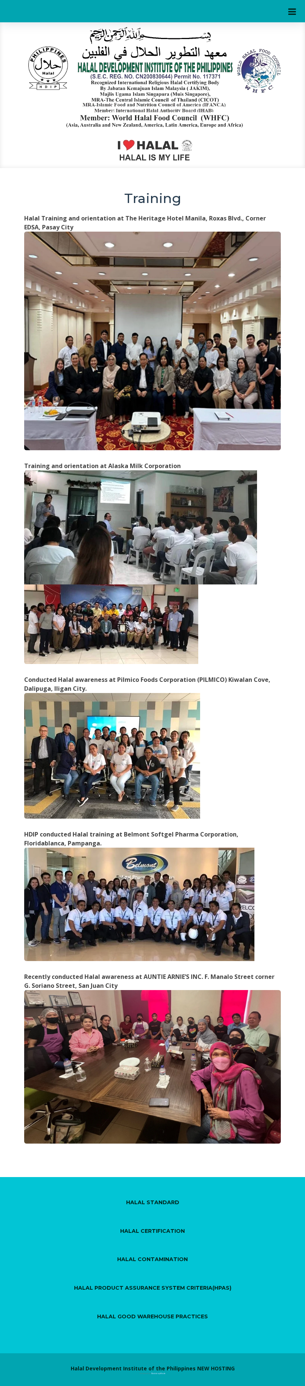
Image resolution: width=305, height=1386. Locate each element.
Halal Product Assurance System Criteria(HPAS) (152, 1288)
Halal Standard (152, 1202)
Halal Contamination (152, 1259)
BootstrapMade (158, 1373)
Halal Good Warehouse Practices (152, 1316)
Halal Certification (152, 1231)
